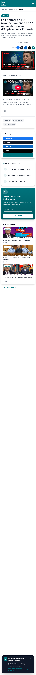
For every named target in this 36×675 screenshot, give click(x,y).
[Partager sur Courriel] (33, 47)
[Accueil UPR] (3, 3)
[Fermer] (30, 658)
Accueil (4, 9)
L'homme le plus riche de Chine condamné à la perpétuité (17, 181)
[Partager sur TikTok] (29, 47)
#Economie (7, 120)
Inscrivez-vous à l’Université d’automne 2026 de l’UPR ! (19, 169)
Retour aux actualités (10, 287)
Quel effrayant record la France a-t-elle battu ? (19, 175)
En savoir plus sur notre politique (15, 669)
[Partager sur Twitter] (21, 47)
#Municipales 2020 (18, 120)
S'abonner (18, 216)
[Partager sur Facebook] (18, 47)
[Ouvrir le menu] (33, 3)
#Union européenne (9, 124)
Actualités (12, 9)
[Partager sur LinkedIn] (25, 47)
